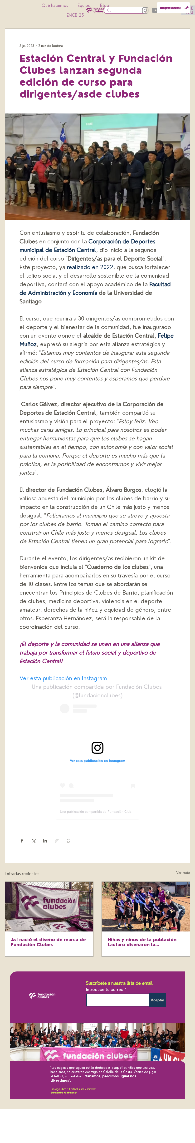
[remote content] (97, 759)
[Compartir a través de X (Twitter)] (33, 840)
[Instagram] (145, 10)
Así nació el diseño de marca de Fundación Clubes (48, 942)
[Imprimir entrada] (68, 840)
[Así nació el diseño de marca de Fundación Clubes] (49, 906)
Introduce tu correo (104, 989)
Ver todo (183, 873)
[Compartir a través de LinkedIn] (45, 840)
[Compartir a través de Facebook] (22, 840)
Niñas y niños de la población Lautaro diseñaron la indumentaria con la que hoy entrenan (142, 942)
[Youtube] (155, 10)
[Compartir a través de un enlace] (56, 840)
